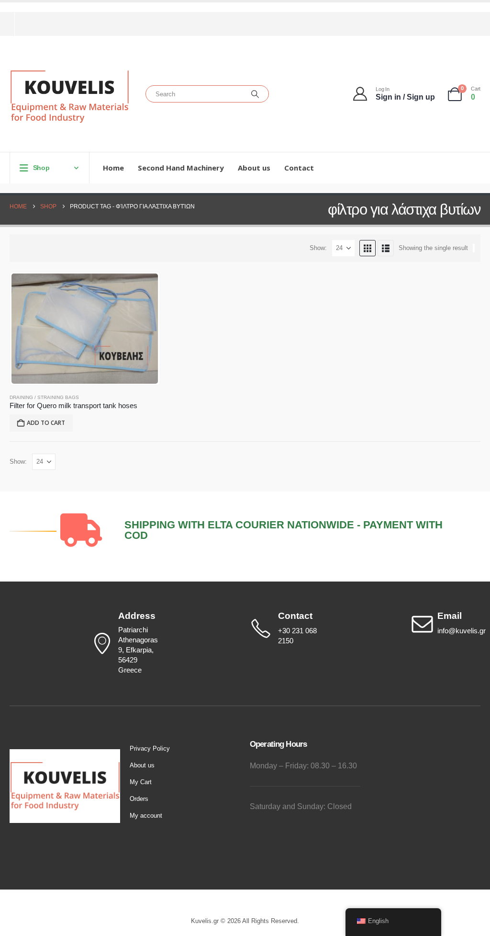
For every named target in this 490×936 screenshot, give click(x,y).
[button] (367, 248)
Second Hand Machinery (181, 167)
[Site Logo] (69, 97)
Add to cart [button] (46, 423)
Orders (139, 798)
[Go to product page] (84, 329)
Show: (318, 247)
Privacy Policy (150, 748)
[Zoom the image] (65, 754)
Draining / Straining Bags (44, 397)
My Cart (141, 782)
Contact (299, 167)
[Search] (255, 94)
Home (113, 167)
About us (254, 167)
